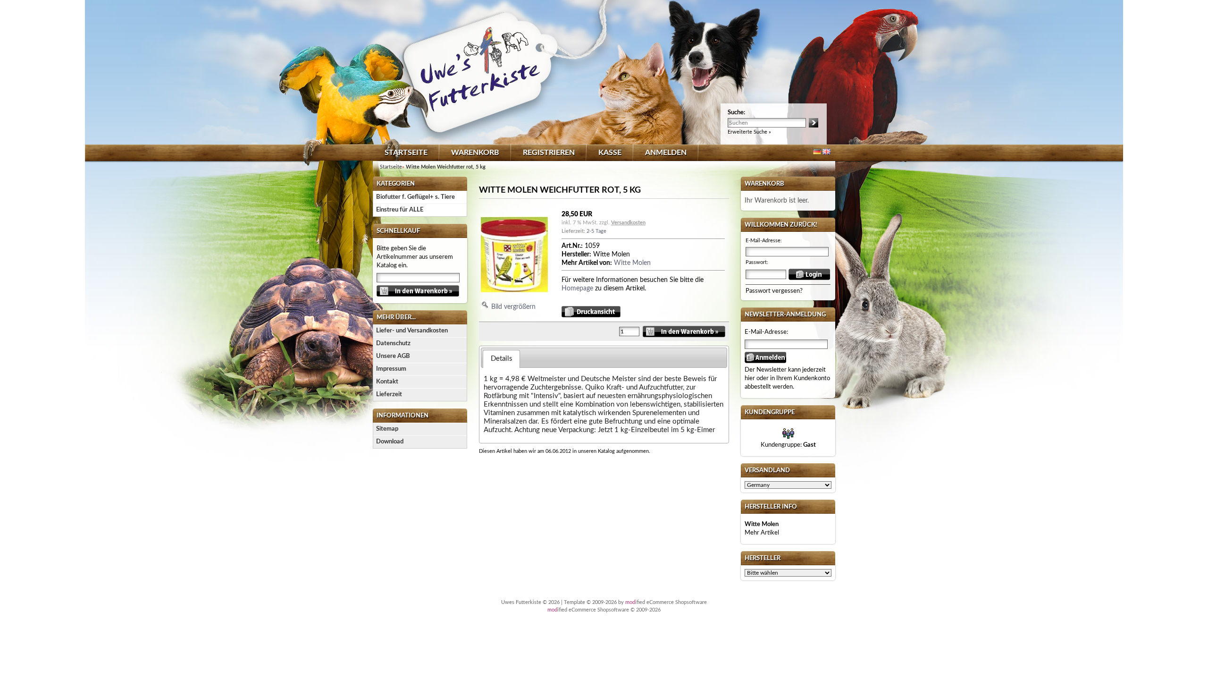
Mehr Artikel (762, 533)
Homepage (577, 288)
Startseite (406, 152)
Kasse (609, 152)
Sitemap (387, 429)
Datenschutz (393, 343)
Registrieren (549, 152)
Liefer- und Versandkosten (412, 331)
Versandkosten (628, 222)
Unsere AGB (393, 356)
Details (501, 358)
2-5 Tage (596, 231)
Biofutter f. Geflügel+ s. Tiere (415, 197)
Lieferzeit (389, 394)
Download (389, 442)
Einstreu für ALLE (399, 210)
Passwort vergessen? (774, 291)
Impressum (391, 369)
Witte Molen (632, 263)
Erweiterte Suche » (749, 132)
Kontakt (387, 382)
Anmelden (666, 152)
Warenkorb (475, 152)
